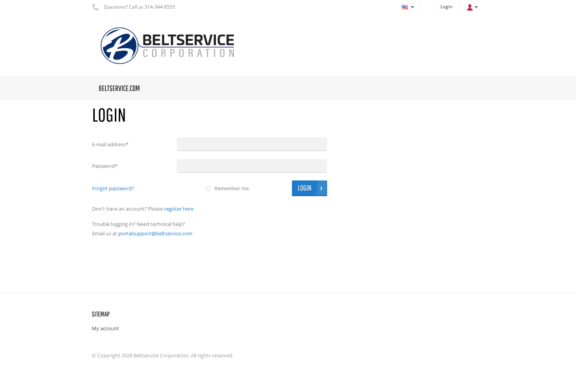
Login (446, 6)
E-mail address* (110, 144)
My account (105, 328)
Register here (179, 208)
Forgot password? (113, 188)
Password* (105, 165)
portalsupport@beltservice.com (155, 233)
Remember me (231, 188)
